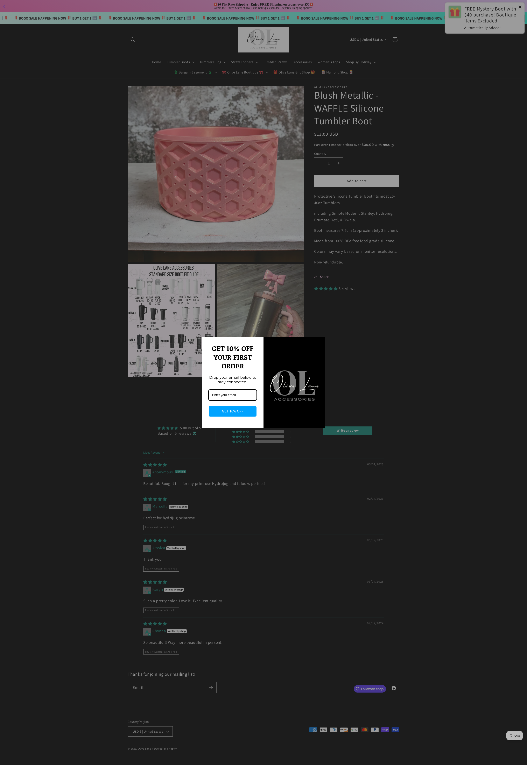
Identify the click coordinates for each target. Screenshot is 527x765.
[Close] (320, 342)
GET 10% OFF (233, 411)
